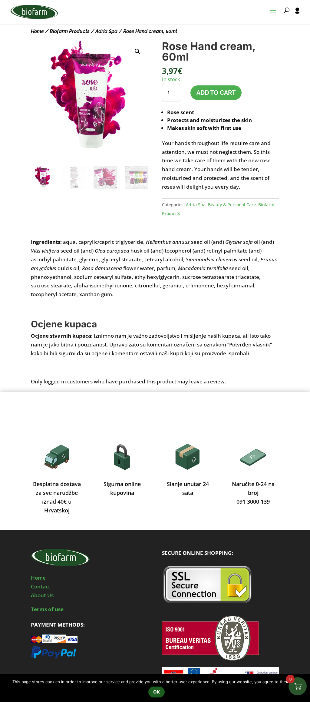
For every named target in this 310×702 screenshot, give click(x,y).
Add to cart (216, 92)
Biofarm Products (70, 31)
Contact (40, 586)
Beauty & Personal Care (232, 204)
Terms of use (47, 609)
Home (37, 31)
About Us (42, 595)
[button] (137, 51)
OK (156, 692)
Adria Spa (106, 31)
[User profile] (297, 16)
